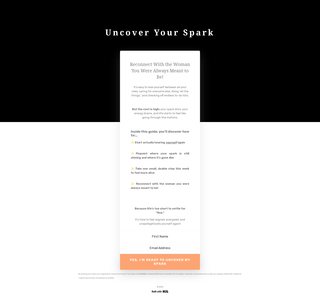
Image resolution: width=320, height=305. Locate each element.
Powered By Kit (160, 291)
